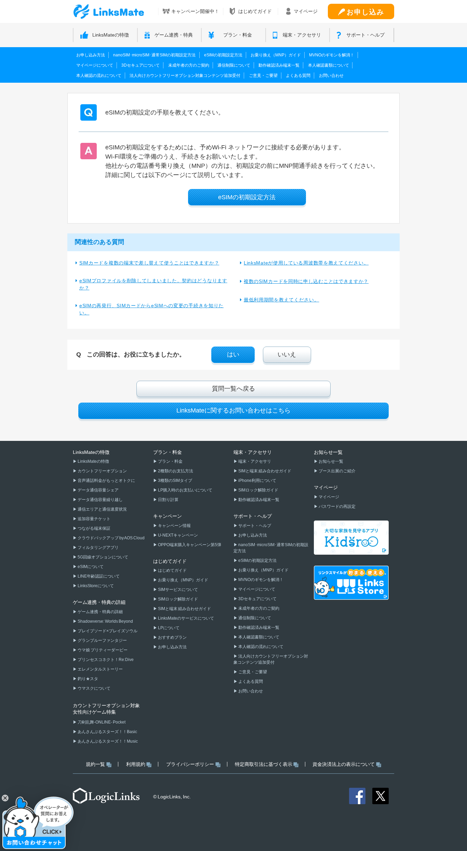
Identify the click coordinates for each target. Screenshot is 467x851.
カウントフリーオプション (102, 471)
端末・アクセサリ (254, 461)
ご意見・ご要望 (263, 75)
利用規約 (135, 764)
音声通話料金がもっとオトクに (106, 480)
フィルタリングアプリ (98, 547)
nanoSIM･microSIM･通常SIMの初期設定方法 (154, 55)
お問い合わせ (331, 75)
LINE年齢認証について (98, 576)
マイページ (328, 497)
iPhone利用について (257, 480)
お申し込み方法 (90, 55)
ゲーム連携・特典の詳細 (100, 611)
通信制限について (233, 65)
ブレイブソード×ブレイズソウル (107, 631)
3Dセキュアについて (140, 65)
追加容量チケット (93, 518)
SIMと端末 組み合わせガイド (184, 608)
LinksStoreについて (95, 585)
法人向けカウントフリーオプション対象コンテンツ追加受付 (185, 75)
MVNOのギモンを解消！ (331, 55)
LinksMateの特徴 (93, 461)
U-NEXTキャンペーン (177, 535)
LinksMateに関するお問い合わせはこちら (233, 410)
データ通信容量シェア (98, 490)
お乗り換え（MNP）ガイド (276, 55)
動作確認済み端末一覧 (278, 65)
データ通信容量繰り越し (100, 499)
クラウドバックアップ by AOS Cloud (111, 538)
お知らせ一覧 (330, 461)
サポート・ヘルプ (254, 525)
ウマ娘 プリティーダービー (102, 650)
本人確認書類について (328, 65)
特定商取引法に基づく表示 (263, 764)
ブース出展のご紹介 (337, 471)
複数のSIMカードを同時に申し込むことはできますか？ (306, 281)
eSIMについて (90, 566)
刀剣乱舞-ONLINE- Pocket (101, 722)
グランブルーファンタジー (102, 640)
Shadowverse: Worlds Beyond (105, 621)
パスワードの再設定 (337, 506)
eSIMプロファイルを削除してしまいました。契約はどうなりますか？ (153, 284)
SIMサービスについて (177, 589)
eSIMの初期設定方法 (223, 55)
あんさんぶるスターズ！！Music (107, 741)
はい (233, 354)
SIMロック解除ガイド (177, 599)
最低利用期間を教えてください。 (281, 299)
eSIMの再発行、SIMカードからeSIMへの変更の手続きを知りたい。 (151, 309)
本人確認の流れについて (98, 75)
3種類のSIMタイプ (174, 480)
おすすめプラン (172, 637)
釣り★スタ (87, 678)
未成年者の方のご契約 (188, 65)
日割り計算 (167, 499)
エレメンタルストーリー (100, 669)
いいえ (287, 354)
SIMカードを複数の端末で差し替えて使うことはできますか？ (149, 263)
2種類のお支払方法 (175, 471)
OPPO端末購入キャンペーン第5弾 (189, 544)
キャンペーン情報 (174, 525)
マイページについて (94, 65)
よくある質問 (298, 75)
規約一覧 (95, 764)
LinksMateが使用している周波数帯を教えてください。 (306, 263)
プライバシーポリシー (190, 764)
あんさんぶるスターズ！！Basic (107, 731)
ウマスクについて (93, 688)
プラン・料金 (170, 461)
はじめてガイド (172, 570)
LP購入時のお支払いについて (184, 490)
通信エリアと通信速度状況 (102, 509)
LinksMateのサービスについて (185, 618)
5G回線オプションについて (102, 557)
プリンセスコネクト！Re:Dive (105, 659)
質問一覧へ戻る (233, 388)
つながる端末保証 (93, 528)
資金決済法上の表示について (343, 764)
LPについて (168, 627)
